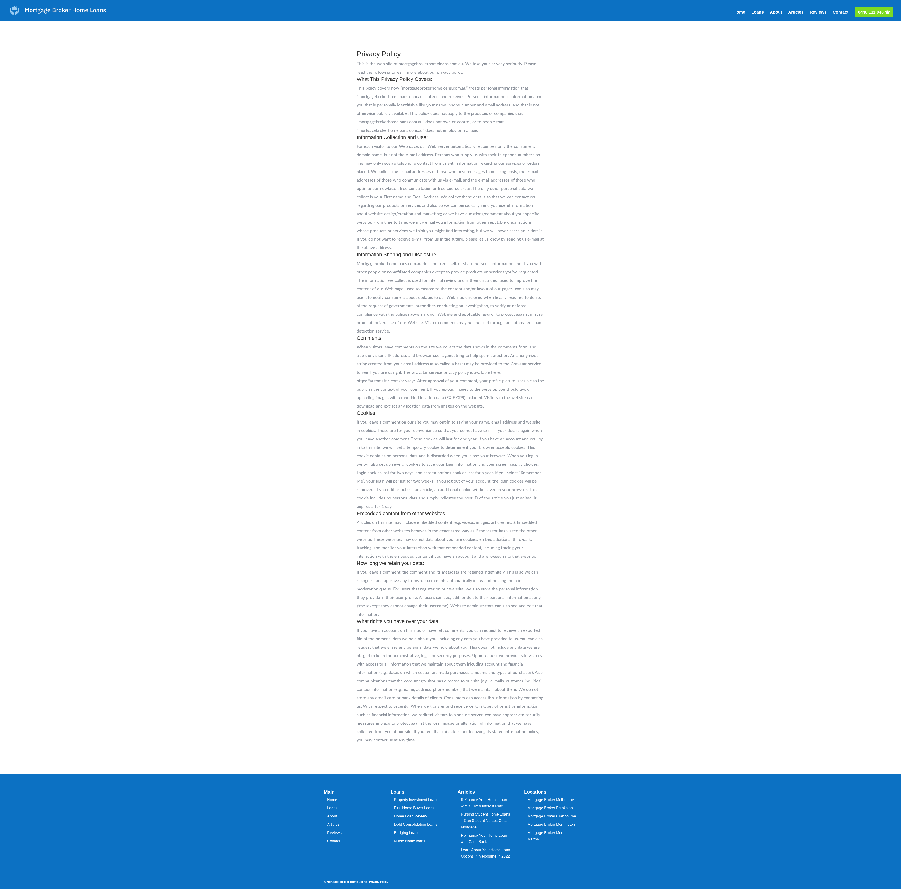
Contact (840, 13)
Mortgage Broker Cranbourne (551, 816)
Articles (796, 13)
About (776, 13)
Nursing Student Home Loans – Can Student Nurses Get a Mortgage (485, 820)
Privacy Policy (378, 882)
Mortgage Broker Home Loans (347, 882)
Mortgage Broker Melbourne (550, 800)
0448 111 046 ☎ (874, 12)
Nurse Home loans (409, 841)
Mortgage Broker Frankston (550, 808)
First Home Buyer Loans (414, 808)
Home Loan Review (410, 816)
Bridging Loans (406, 833)
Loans (757, 13)
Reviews (818, 13)
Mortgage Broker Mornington (551, 824)
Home (739, 13)
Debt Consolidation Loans (415, 824)
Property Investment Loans (416, 800)
